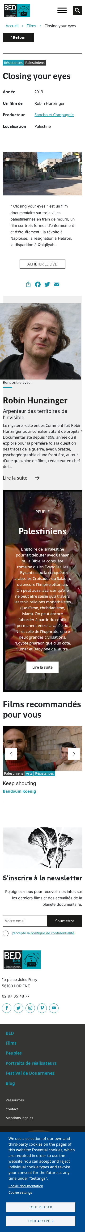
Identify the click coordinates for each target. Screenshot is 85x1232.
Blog (10, 1083)
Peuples (14, 1053)
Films (31, 25)
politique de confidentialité (52, 933)
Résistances (13, 62)
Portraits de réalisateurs (31, 1063)
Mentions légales (19, 1118)
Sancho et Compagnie (54, 114)
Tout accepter (40, 1221)
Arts (29, 773)
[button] (11, 754)
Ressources (15, 1100)
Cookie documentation (25, 1186)
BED (10, 1033)
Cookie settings (20, 1192)
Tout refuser (40, 1207)
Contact (12, 1109)
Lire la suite (15, 478)
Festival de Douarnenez (30, 1073)
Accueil (12, 25)
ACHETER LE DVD (42, 264)
